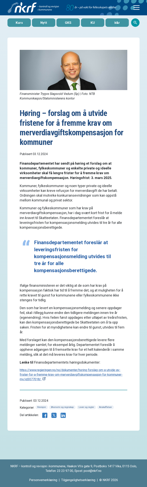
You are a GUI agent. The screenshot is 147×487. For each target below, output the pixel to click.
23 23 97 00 (65, 471)
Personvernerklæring (43, 480)
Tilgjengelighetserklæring (78, 480)
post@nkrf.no (92, 471)
